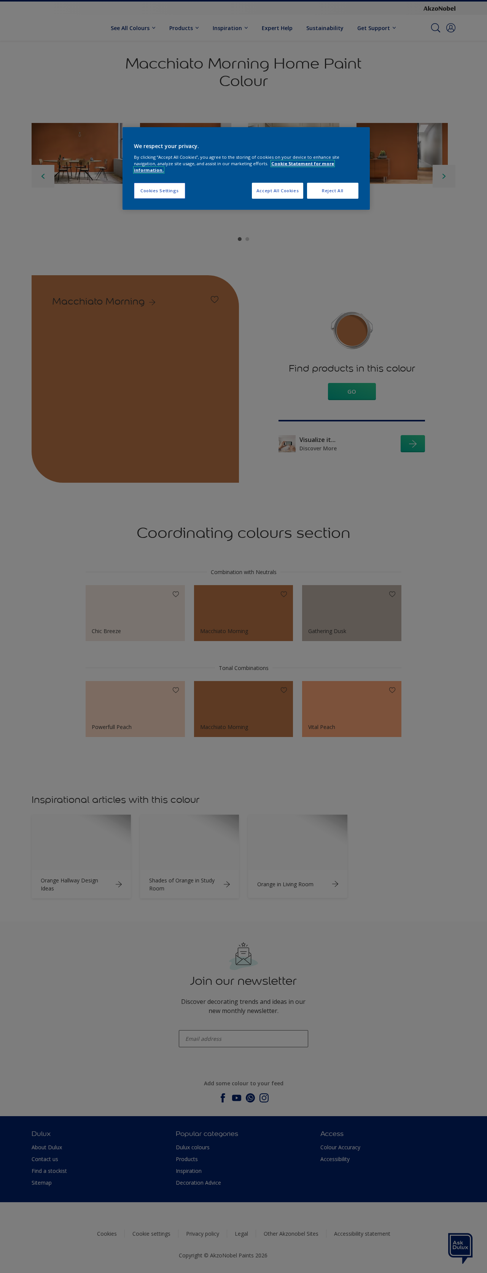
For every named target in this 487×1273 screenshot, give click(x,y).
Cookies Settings (159, 190)
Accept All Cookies (277, 190)
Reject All (333, 190)
